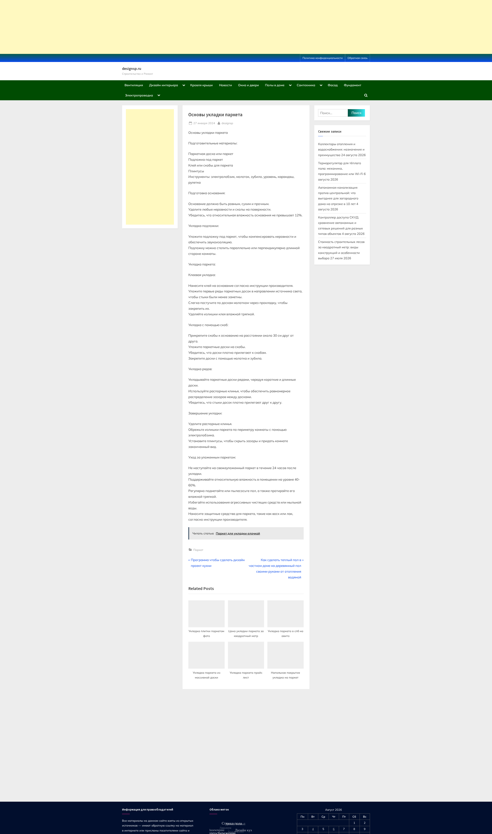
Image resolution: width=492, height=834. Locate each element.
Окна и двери (248, 85)
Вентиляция (134, 85)
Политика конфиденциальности (323, 57)
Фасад (333, 85)
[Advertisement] (115, 27)
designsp (227, 123)
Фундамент (352, 85)
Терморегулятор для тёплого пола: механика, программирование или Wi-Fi (340, 168)
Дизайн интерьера (163, 85)
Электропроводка (139, 95)
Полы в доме (274, 85)
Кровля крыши (201, 85)
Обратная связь (357, 57)
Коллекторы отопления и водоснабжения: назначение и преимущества (341, 149)
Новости (225, 85)
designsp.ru (131, 68)
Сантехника (306, 85)
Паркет (198, 550)
